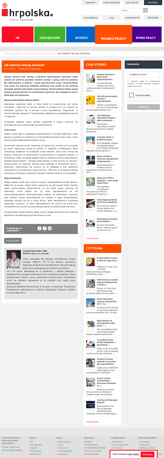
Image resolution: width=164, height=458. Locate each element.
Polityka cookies (147, 448)
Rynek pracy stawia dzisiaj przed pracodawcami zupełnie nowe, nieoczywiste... (100, 391)
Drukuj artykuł (12, 241)
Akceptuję (147, 454)
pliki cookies (133, 454)
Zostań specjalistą (111, 2)
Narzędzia (48, 53)
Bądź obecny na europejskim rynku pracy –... (106, 323)
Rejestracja (145, 445)
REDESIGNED (16, 450)
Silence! (5, 450)
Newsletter (153, 2)
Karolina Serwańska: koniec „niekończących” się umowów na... (107, 227)
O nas (111, 17)
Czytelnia (94, 248)
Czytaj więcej (92, 238)
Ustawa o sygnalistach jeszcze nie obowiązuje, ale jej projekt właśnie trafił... (102, 107)
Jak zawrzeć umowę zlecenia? (73, 53)
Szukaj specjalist (65, 451)
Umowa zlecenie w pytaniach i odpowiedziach (106, 76)
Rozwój (81, 37)
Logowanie (90, 2)
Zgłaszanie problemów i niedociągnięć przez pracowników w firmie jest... (102, 370)
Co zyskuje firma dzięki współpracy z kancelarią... (106, 342)
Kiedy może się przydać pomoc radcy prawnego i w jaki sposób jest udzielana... (102, 350)
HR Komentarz (91, 445)
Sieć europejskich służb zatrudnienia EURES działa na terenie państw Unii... (101, 331)
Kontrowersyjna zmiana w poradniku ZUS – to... (107, 301)
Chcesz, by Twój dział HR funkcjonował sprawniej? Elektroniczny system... (101, 290)
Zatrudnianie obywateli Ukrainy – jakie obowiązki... (106, 117)
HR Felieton (117, 442)
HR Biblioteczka (92, 454)
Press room (63, 448)
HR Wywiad (117, 448)
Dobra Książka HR (120, 445)
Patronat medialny (93, 451)
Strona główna (90, 17)
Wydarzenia (132, 17)
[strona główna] (27, 10)
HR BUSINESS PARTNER (95, 448)
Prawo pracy (113, 38)
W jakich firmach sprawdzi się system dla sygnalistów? (106, 361)
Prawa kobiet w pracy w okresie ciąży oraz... (107, 259)
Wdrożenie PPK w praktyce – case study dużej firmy (107, 180)
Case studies (96, 64)
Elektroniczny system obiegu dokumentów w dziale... (107, 282)
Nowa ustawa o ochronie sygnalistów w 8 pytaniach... (107, 158)
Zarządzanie (49, 37)
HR (18, 37)
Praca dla (132, 2)
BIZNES (88, 442)
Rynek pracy (146, 37)
